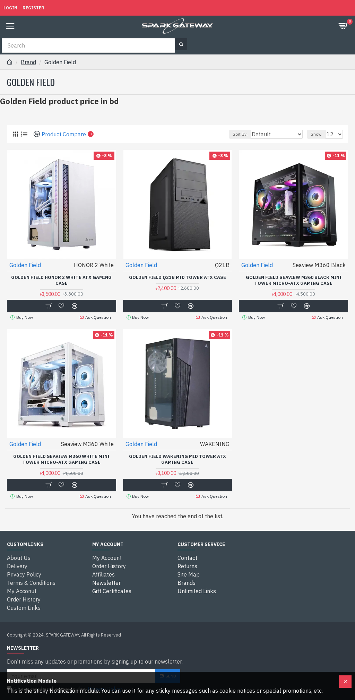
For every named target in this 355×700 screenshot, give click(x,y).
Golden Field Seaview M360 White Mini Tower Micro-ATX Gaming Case (61, 459)
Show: (316, 134)
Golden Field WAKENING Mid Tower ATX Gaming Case (177, 459)
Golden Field (25, 265)
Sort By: (240, 134)
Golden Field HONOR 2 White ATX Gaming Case (61, 280)
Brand (28, 62)
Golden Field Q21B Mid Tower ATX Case (177, 277)
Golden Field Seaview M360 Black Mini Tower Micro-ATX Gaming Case (293, 280)
